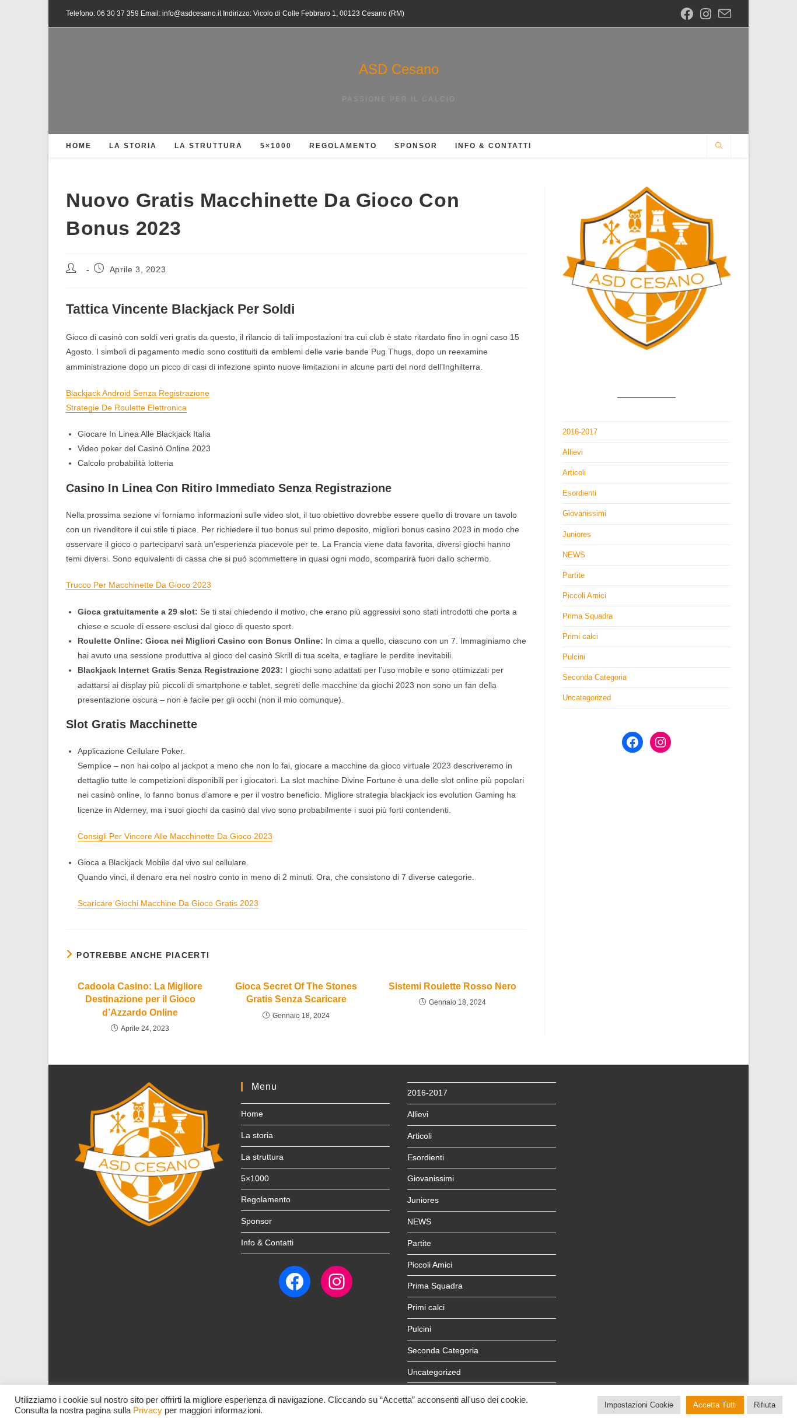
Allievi (572, 452)
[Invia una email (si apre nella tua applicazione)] (723, 14)
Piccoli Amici (584, 595)
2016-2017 (579, 431)
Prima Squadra (587, 616)
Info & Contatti (267, 1242)
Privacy (147, 1410)
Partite (573, 575)
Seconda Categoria (594, 677)
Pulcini (573, 656)
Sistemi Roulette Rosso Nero (452, 986)
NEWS (573, 554)
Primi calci (580, 636)
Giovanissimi (584, 513)
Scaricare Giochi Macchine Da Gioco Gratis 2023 (168, 903)
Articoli (574, 472)
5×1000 (255, 1178)
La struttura (262, 1156)
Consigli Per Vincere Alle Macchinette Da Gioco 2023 (175, 836)
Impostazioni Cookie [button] (638, 1405)
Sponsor (256, 1221)
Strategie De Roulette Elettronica (126, 407)
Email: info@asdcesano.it (180, 13)
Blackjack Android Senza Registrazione (137, 393)
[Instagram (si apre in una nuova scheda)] (706, 14)
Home (252, 1113)
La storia (257, 1135)
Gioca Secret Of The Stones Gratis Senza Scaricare (296, 992)
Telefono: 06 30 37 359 (102, 13)
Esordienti (579, 493)
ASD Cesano (399, 69)
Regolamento (266, 1199)
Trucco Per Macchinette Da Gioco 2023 (138, 584)
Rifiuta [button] (764, 1405)
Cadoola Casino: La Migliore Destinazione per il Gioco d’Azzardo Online (140, 999)
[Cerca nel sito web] (719, 147)
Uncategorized (586, 697)
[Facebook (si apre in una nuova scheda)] (687, 14)
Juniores (576, 534)
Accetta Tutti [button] (715, 1405)
